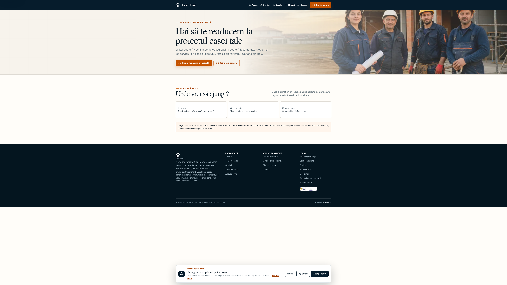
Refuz (290, 273)
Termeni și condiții (308, 156)
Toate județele (231, 161)
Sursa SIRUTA (306, 182)
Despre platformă (270, 156)
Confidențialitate (307, 161)
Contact (266, 169)
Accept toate (319, 273)
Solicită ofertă (231, 169)
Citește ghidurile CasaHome (294, 109)
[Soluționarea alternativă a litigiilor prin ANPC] (308, 189)
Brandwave (327, 203)
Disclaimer (304, 174)
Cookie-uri (304, 165)
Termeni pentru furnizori (310, 178)
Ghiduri (228, 165)
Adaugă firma (231, 174)
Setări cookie (305, 169)
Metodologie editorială (272, 161)
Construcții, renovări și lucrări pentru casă (196, 109)
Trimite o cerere (228, 63)
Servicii (228, 156)
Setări (305, 273)
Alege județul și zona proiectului (244, 109)
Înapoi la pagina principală (195, 63)
